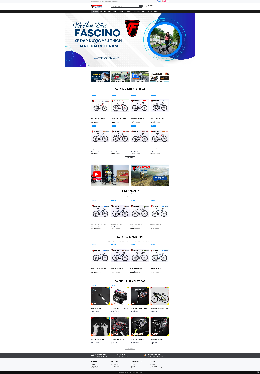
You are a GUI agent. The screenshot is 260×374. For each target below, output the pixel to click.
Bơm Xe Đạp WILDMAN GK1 (97, 308)
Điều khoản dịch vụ (115, 364)
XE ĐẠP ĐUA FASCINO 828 (155, 224)
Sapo (141, 372)
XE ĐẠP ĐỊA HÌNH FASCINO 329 (98, 149)
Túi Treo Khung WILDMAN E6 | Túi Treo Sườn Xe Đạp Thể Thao (119, 309)
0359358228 (99, 1)
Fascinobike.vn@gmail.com (112, 1)
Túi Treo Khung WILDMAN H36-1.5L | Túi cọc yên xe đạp (139, 340)
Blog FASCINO (94, 367)
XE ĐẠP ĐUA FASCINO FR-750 (117, 224)
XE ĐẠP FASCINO (112, 11)
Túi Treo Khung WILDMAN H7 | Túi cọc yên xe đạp (139, 309)
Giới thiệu (103, 11)
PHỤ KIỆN (128, 11)
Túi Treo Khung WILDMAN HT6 (117, 339)
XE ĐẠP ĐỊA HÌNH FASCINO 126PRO (118, 118)
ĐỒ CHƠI (121, 11)
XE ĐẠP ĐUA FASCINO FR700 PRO (98, 224)
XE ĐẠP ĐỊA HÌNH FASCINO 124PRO (99, 118)
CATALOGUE (137, 11)
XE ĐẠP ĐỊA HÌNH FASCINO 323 (137, 118)
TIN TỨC (149, 11)
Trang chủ (95, 11)
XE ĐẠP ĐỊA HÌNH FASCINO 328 (157, 118)
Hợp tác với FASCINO (95, 366)
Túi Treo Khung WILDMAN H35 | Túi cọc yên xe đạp (159, 340)
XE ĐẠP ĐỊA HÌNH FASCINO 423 (117, 149)
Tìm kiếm (133, 364)
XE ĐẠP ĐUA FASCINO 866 (136, 224)
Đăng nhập (133, 366)
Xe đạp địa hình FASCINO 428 (137, 149)
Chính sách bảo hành (115, 366)
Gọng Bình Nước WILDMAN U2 (97, 339)
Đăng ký (132, 367)
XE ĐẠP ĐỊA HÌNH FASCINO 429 (157, 149)
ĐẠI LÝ (143, 11)
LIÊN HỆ (156, 11)
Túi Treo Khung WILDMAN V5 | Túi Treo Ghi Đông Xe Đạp (159, 309)
